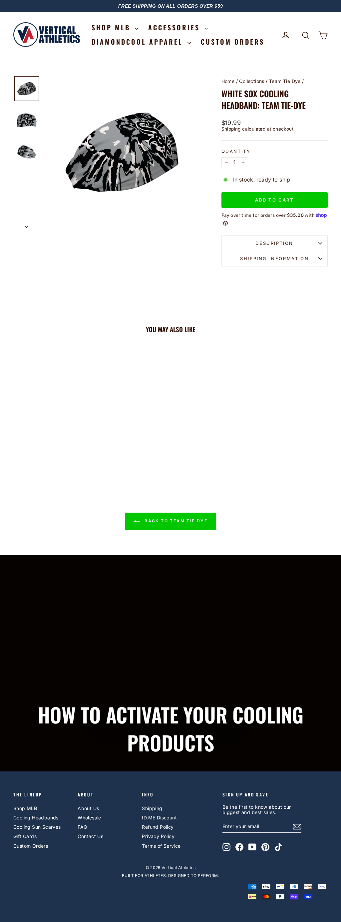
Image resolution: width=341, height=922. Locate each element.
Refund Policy (157, 827)
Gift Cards (25, 836)
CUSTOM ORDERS (232, 42)
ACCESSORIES (175, 27)
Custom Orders (30, 846)
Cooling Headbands (36, 817)
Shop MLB (25, 808)
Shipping (231, 129)
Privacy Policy (158, 836)
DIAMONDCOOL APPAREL (139, 42)
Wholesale (89, 817)
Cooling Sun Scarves (37, 827)
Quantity (236, 151)
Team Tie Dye (285, 81)
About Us (88, 808)
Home (228, 81)
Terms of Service (161, 846)
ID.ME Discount (159, 817)
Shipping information (274, 258)
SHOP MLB (112, 27)
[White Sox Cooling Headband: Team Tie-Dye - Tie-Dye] (50, 455)
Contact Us (90, 836)
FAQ (82, 827)
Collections (251, 81)
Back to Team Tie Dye (175, 521)
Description (274, 243)
